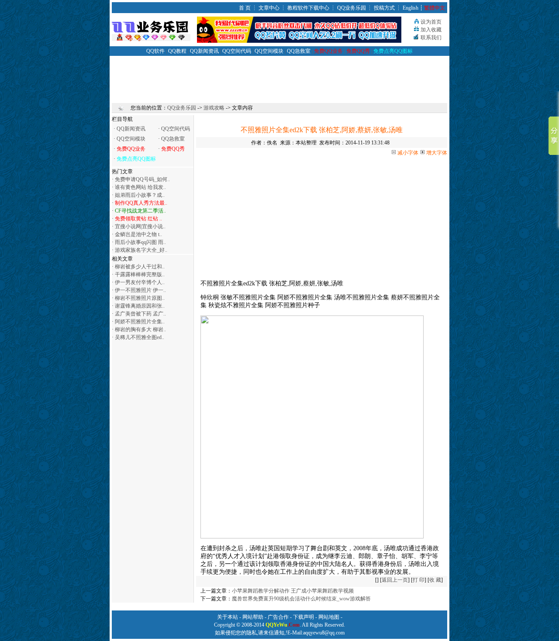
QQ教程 (177, 51)
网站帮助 (252, 617)
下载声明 (303, 617)
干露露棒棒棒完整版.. (140, 274)
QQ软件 (155, 51)
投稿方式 (384, 8)
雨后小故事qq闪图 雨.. (140, 242)
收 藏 (435, 580)
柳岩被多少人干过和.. (140, 267)
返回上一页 (395, 580)
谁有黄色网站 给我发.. (140, 187)
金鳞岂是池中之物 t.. (138, 234)
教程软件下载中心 (308, 8)
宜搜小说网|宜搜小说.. (140, 226)
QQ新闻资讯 (204, 51)
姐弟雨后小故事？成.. (140, 195)
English (410, 8)
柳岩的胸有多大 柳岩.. (140, 329)
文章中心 (269, 8)
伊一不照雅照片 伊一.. (140, 290)
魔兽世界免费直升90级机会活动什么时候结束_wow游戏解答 (301, 599)
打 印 (418, 580)
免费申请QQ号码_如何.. (142, 179)
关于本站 (227, 617)
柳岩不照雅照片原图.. (140, 298)
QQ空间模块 (269, 51)
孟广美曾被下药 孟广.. (140, 314)
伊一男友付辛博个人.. (140, 282)
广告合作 (278, 617)
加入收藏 (431, 30)
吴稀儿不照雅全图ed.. (139, 337)
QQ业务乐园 (351, 8)
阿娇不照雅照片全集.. (140, 322)
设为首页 (431, 22)
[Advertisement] (279, 75)
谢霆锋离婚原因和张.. (140, 306)
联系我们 (431, 37)
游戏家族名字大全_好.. (141, 250)
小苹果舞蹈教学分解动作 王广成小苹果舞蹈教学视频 (293, 591)
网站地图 (328, 617)
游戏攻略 (214, 108)
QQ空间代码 (236, 51)
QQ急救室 (299, 51)
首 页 (245, 8)
